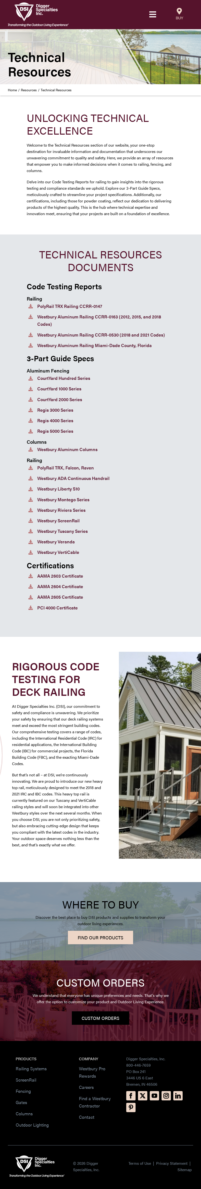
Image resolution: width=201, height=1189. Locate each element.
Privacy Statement (172, 1163)
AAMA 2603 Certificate (60, 576)
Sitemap (184, 1169)
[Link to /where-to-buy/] (179, 11)
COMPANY (88, 1058)
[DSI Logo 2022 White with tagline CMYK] (36, 1157)
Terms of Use (139, 1163)
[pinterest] (131, 1107)
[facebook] (131, 1095)
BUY (179, 18)
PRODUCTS (26, 1058)
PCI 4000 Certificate (57, 608)
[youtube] (154, 1095)
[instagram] (166, 1095)
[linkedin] (178, 1095)
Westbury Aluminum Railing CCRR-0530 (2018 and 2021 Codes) (101, 335)
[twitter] (142, 1095)
